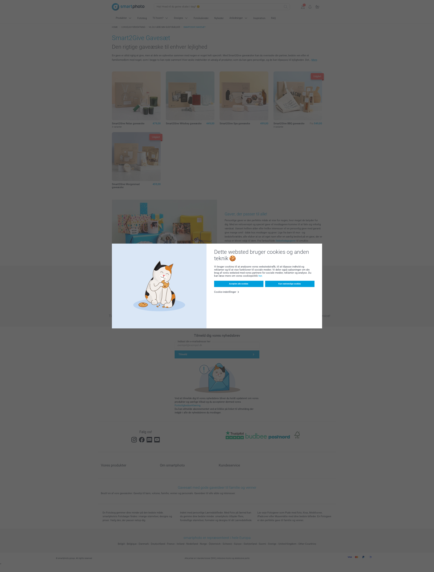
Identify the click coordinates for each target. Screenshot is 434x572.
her (260, 275)
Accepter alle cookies (238, 284)
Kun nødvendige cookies (289, 284)
